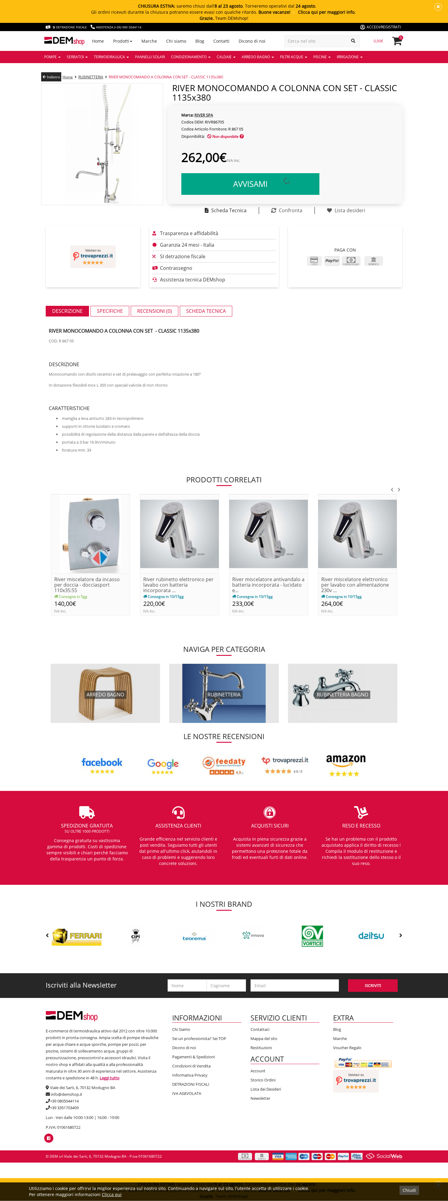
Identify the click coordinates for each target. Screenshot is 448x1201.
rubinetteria (224, 694)
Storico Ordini (263, 1080)
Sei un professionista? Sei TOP (199, 1038)
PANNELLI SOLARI (150, 56)
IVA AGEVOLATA (186, 1093)
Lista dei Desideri (266, 1089)
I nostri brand (224, 904)
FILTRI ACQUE (292, 56)
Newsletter (260, 1098)
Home (67, 77)
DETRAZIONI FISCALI (190, 1084)
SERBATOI (76, 56)
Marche (340, 1038)
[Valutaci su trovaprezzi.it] (93, 256)
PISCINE (320, 56)
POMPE (51, 56)
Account (258, 1071)
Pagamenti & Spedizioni (193, 1057)
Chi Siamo (181, 1029)
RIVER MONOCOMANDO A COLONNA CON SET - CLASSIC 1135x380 (166, 77)
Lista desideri (349, 210)
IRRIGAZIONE (348, 56)
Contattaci (260, 1029)
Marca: (187, 115)
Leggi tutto (109, 1078)
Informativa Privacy (190, 1075)
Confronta (290, 210)
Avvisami (250, 183)
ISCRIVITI (373, 985)
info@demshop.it (66, 1094)
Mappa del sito (264, 1038)
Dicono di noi (184, 1047)
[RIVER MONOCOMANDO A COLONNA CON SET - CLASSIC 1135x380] (102, 144)
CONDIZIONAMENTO (189, 56)
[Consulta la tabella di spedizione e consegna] (242, 136)
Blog (337, 1029)
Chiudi (409, 1190)
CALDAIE (225, 56)
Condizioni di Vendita (191, 1066)
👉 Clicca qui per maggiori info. (323, 12)
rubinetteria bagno (342, 694)
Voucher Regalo (347, 1047)
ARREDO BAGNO (256, 56)
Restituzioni (261, 1047)
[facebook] (49, 1138)
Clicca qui (112, 1194)
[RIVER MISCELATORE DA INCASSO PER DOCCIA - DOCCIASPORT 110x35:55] (90, 533)
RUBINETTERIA (90, 77)
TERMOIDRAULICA (110, 56)
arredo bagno (105, 694)
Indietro (53, 77)
